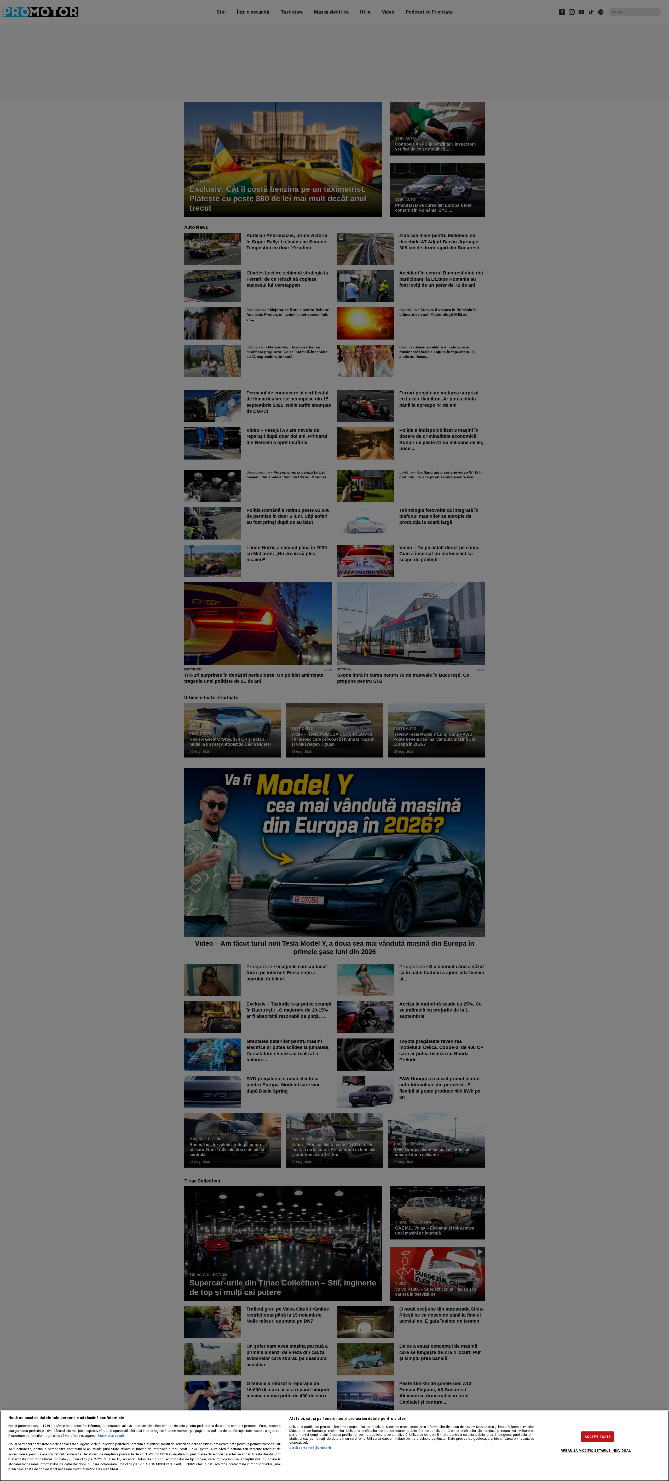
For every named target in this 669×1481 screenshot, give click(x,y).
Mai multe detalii (111, 1436)
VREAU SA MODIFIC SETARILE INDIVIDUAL (596, 1451)
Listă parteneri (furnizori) (310, 1448)
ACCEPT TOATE (598, 1437)
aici (69, 1459)
